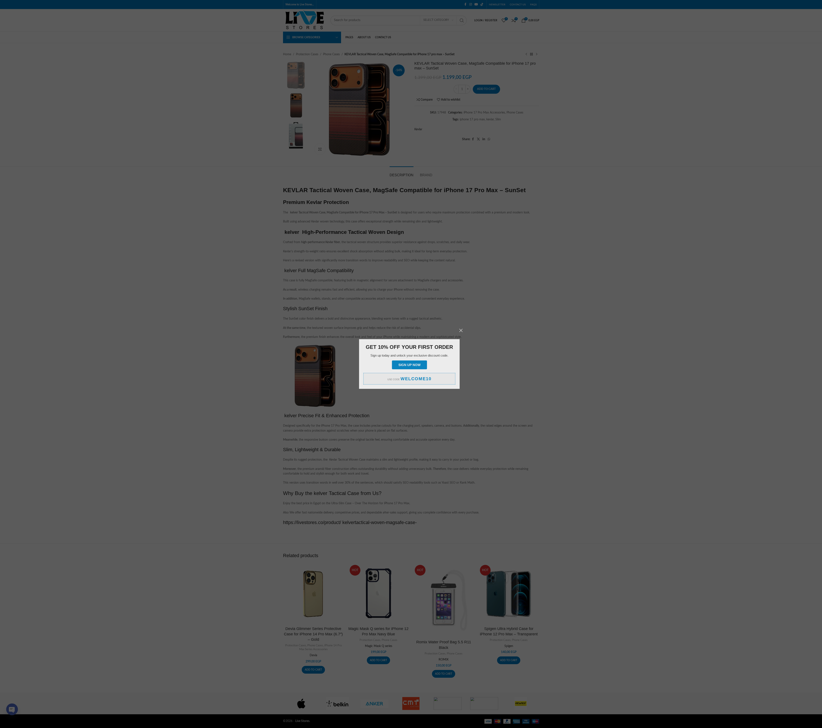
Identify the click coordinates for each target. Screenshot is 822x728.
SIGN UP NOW (411, 365)
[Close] (462, 330)
